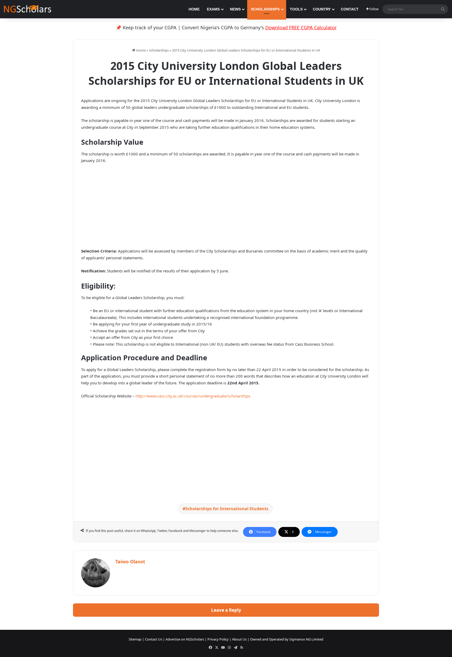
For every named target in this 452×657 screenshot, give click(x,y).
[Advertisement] (226, 207)
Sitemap (135, 639)
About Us (239, 639)
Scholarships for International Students (226, 509)
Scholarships (159, 50)
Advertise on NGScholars (185, 639)
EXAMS (213, 9)
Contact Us (153, 639)
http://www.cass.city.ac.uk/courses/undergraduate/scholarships (192, 395)
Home (140, 50)
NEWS (235, 9)
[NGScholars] (27, 9)
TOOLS (296, 9)
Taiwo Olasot (130, 561)
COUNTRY (322, 9)
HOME (194, 9)
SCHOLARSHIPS (265, 9)
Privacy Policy (218, 639)
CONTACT (350, 9)
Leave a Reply (226, 610)
